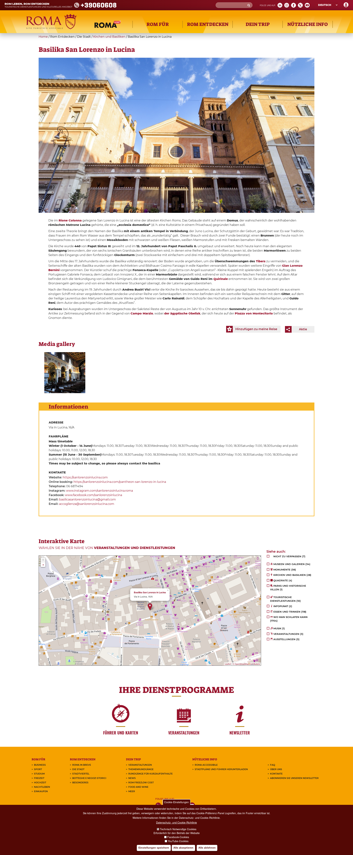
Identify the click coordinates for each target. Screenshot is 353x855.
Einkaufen (41, 791)
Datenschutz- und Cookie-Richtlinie (176, 822)
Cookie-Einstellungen (176, 802)
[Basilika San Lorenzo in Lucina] (64, 372)
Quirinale (220, 279)
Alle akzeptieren (183, 847)
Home (43, 36)
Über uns (276, 769)
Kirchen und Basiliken (109, 36)
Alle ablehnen (207, 847)
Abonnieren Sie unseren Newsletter (294, 778)
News (132, 778)
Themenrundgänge (141, 769)
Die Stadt (78, 769)
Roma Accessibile (206, 764)
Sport (38, 769)
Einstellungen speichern (153, 847)
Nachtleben (42, 787)
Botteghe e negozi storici (89, 778)
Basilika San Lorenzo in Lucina (150, 592)
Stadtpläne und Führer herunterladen (221, 769)
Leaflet (228, 663)
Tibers (260, 261)
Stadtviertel (80, 773)
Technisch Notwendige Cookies (178, 829)
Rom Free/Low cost (141, 782)
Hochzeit (40, 782)
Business (40, 764)
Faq (272, 764)
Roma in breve (81, 764)
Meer (131, 791)
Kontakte (276, 773)
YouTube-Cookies (178, 841)
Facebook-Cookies (178, 837)
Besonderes (80, 782)
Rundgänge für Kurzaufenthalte (150, 773)
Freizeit (39, 778)
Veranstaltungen (140, 764)
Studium (39, 773)
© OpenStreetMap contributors (246, 663)
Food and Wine (138, 787)
